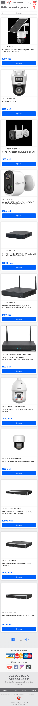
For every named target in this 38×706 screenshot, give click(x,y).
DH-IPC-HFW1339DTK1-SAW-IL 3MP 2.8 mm (18, 152)
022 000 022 (18, 676)
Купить (19, 63)
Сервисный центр (6, 694)
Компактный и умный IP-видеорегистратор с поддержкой (17, 359)
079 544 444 (18, 679)
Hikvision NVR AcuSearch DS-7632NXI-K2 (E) (18, 616)
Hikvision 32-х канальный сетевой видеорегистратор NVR (17, 513)
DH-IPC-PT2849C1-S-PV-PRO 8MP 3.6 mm (18, 462)
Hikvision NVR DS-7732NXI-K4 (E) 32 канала (16, 565)
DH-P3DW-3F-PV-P (9, 102)
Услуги (23, 690)
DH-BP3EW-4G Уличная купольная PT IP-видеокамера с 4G (18, 51)
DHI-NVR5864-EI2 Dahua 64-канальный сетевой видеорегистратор (19, 255)
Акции (5, 690)
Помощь (33, 690)
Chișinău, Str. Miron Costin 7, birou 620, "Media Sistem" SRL (19, 683)
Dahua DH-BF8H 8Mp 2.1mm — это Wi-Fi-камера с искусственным (18, 203)
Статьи (14, 690)
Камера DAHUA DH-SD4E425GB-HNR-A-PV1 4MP (18, 411)
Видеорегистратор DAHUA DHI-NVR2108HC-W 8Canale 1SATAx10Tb (16, 307)
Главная (19, 13)
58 (25, 640)
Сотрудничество (19, 694)
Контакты (31, 694)
